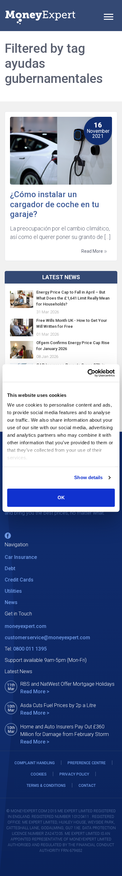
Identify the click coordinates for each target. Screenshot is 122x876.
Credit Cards (19, 580)
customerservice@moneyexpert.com (47, 638)
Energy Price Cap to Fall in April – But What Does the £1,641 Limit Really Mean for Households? (72, 298)
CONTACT (87, 785)
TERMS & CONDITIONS (46, 785)
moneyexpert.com (25, 626)
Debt (10, 568)
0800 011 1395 (30, 649)
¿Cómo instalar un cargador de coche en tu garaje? (54, 204)
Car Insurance (21, 557)
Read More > (34, 692)
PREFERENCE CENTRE (87, 763)
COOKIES (39, 774)
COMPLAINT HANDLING (34, 763)
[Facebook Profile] (8, 536)
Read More (92, 251)
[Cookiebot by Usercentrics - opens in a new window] (88, 373)
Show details (88, 477)
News (11, 602)
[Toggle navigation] (108, 17)
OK (61, 497)
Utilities (13, 591)
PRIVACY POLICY (74, 774)
